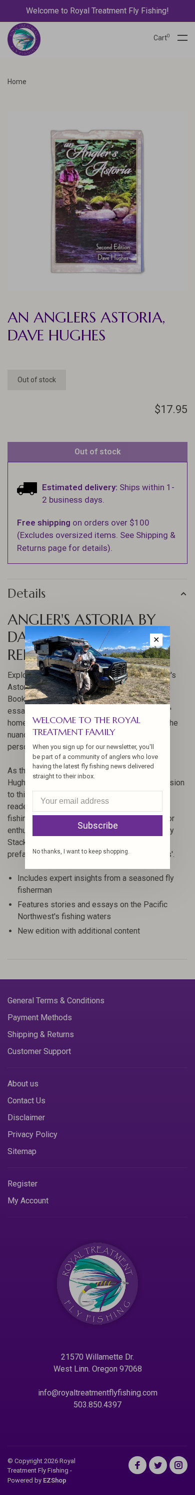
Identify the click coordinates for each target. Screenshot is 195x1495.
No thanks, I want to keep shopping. (81, 851)
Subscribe (98, 825)
